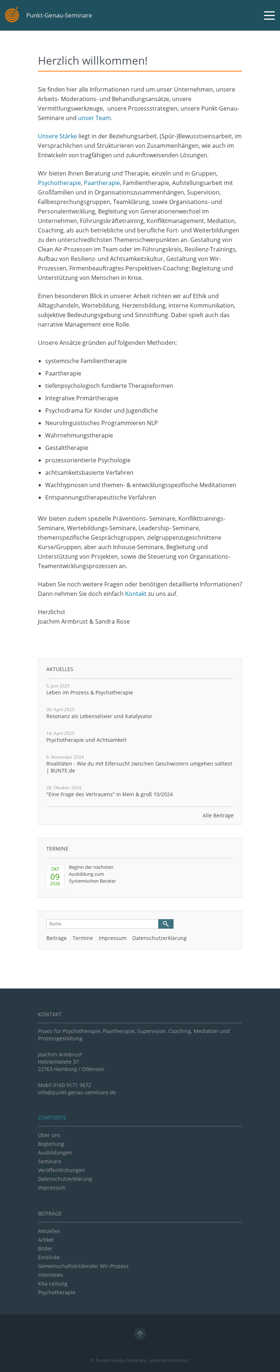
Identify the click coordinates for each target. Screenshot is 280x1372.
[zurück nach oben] (140, 1333)
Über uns (49, 1135)
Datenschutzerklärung (159, 937)
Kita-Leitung (52, 1283)
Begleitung (51, 1143)
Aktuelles (59, 669)
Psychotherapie (59, 183)
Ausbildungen (55, 1152)
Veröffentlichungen (61, 1170)
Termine (57, 848)
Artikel (46, 1239)
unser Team (94, 118)
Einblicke (49, 1257)
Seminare (49, 1161)
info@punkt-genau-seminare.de (77, 1092)
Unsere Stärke (57, 136)
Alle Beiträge (218, 815)
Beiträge (56, 937)
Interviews (50, 1274)
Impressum (113, 937)
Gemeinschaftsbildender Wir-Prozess (83, 1266)
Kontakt (136, 594)
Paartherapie (102, 183)
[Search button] (166, 924)
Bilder (45, 1248)
